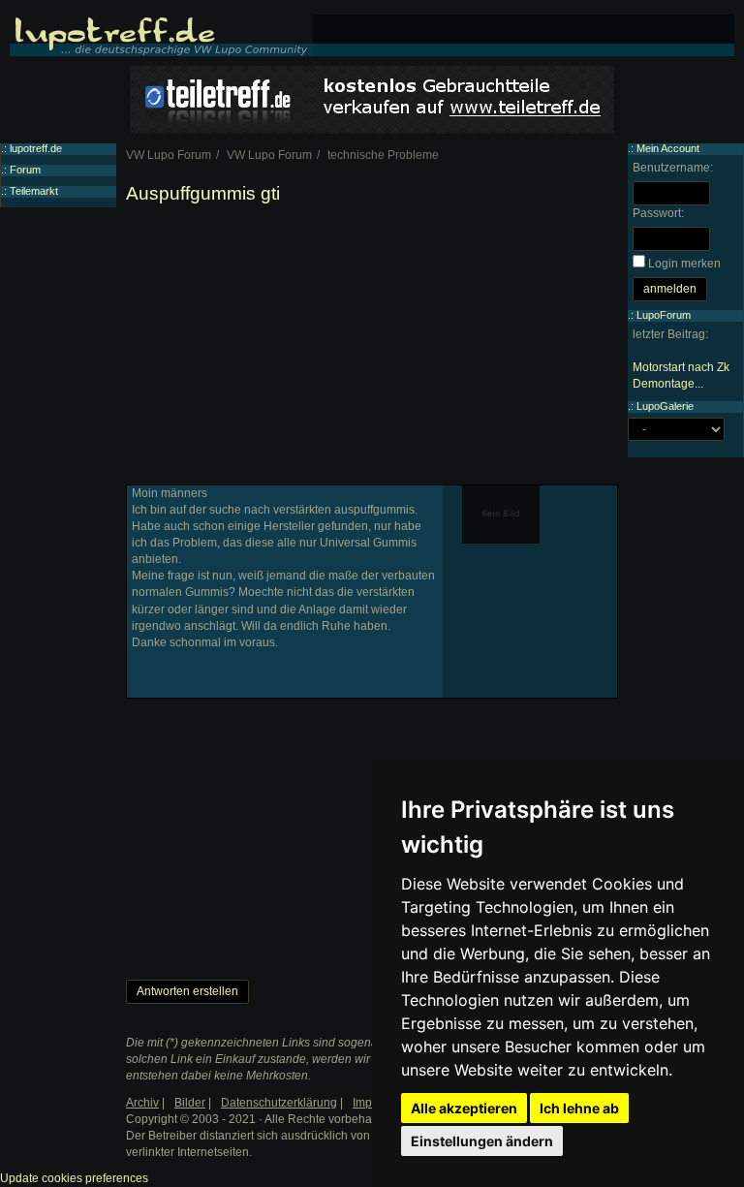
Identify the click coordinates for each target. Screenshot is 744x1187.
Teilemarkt (34, 191)
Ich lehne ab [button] (579, 1108)
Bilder (189, 1102)
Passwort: (658, 213)
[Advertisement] (372, 348)
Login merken (684, 263)
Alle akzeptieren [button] (464, 1108)
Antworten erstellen (187, 991)
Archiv (142, 1102)
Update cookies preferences (74, 1178)
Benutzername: (673, 167)
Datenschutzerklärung (279, 1102)
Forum (25, 169)
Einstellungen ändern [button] (482, 1141)
